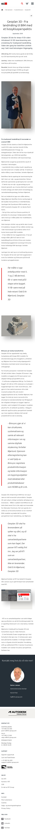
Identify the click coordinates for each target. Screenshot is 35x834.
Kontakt (4, 797)
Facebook (7, 819)
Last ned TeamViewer (8, 758)
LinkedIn (7, 823)
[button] (22, 3)
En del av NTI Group (7, 787)
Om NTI (3, 779)
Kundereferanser (18, 10)
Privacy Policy (5, 808)
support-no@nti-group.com (10, 762)
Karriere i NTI (5, 782)
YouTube (7, 828)
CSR (2, 784)
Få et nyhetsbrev (6, 800)
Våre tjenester (8, 10)
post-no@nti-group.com (9, 731)
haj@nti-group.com (16, 697)
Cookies (4, 803)
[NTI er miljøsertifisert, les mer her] (17, 767)
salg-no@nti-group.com (8, 737)
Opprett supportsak (7, 755)
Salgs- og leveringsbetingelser (11, 806)
